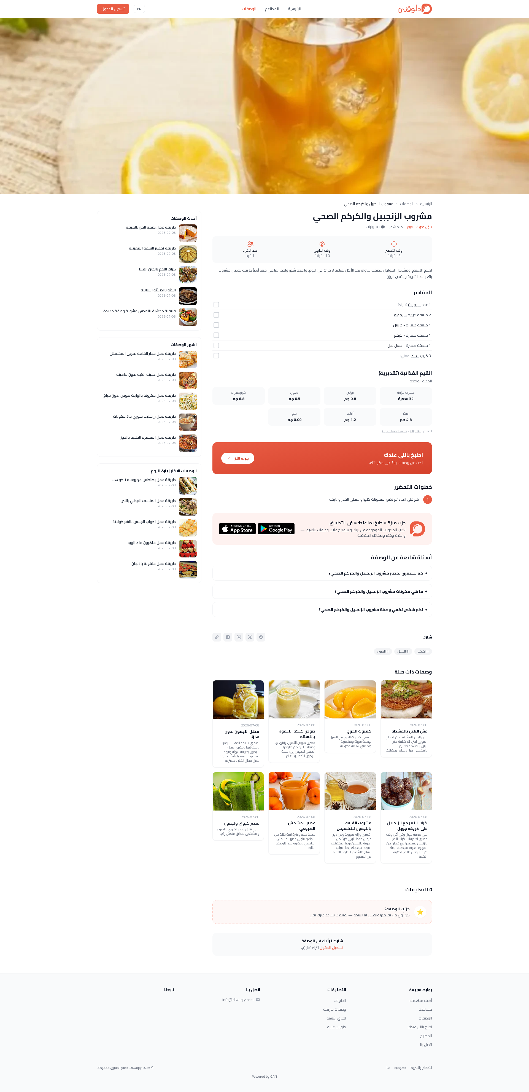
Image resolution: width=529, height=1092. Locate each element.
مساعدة (425, 1009)
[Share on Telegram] (227, 637)
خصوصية (400, 1068)
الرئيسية (294, 9)
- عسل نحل (396, 345)
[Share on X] (249, 637)
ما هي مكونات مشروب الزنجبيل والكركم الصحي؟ (378, 591)
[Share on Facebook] (261, 637)
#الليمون (383, 651)
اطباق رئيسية (336, 1018)
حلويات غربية (336, 1027)
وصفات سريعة (334, 1009)
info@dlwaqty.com (237, 999)
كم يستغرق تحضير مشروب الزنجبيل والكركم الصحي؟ (375, 573)
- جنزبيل (399, 325)
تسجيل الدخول (113, 8)
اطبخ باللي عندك (420, 1027)
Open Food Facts (394, 431)
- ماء (415, 355)
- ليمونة (414, 304)
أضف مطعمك (420, 1000)
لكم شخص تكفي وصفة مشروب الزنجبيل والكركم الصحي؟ (371, 609)
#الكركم (423, 651)
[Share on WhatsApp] (238, 637)
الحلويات (340, 1000)
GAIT (273, 1076)
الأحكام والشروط (421, 1068)
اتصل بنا (426, 1044)
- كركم (399, 335)
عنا (388, 1068)
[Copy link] (216, 637)
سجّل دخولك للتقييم (419, 227)
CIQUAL (415, 431)
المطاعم (272, 9)
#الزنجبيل (403, 651)
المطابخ (426, 1035)
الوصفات (249, 9)
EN (139, 9)
